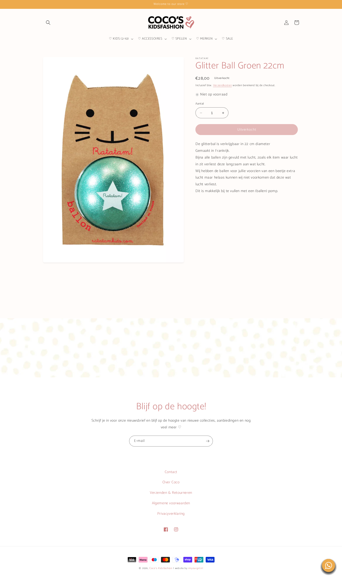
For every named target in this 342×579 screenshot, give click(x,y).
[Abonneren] (207, 441)
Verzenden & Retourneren (171, 493)
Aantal (199, 104)
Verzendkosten (222, 85)
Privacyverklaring (171, 514)
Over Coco (170, 482)
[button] (48, 22)
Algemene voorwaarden (171, 503)
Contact (171, 472)
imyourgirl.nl (195, 568)
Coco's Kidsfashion (160, 568)
